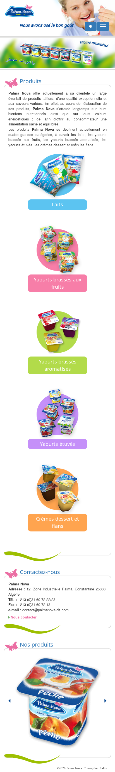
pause (90, 26)
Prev (12, 703)
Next (102, 703)
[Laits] (57, 217)
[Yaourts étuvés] (57, 456)
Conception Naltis (95, 768)
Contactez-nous (40, 572)
